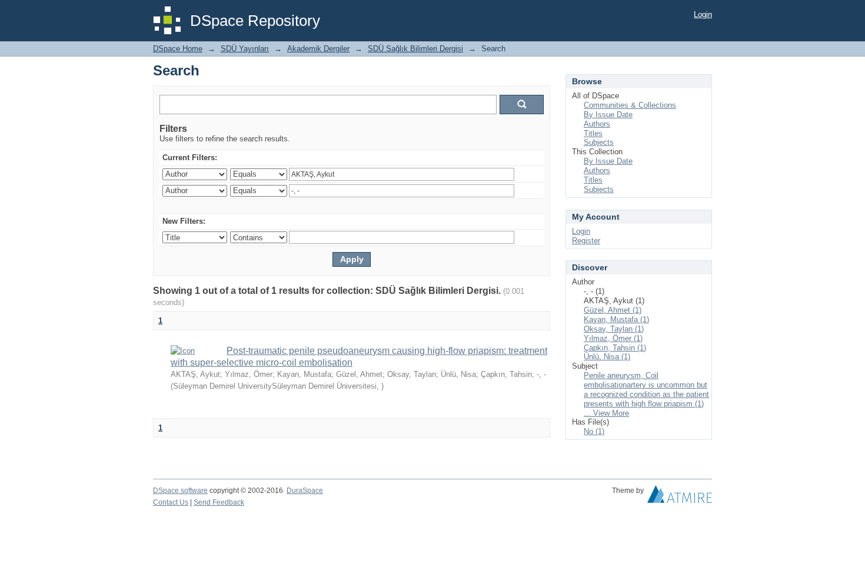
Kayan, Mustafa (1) (616, 319)
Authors (597, 124)
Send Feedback (219, 502)
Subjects (599, 142)
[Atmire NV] (679, 497)
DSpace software (180, 490)
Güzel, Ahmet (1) (612, 310)
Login (703, 14)
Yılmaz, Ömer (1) (613, 338)
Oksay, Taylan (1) (614, 328)
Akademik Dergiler (318, 48)
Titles (593, 133)
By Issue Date (608, 114)
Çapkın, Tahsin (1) (615, 347)
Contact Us (170, 502)
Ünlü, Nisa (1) (607, 356)
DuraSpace (305, 490)
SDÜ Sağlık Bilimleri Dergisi (415, 48)
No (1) (594, 431)
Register (586, 240)
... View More (606, 413)
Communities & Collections (630, 105)
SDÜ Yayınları (245, 48)
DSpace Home (177, 48)
